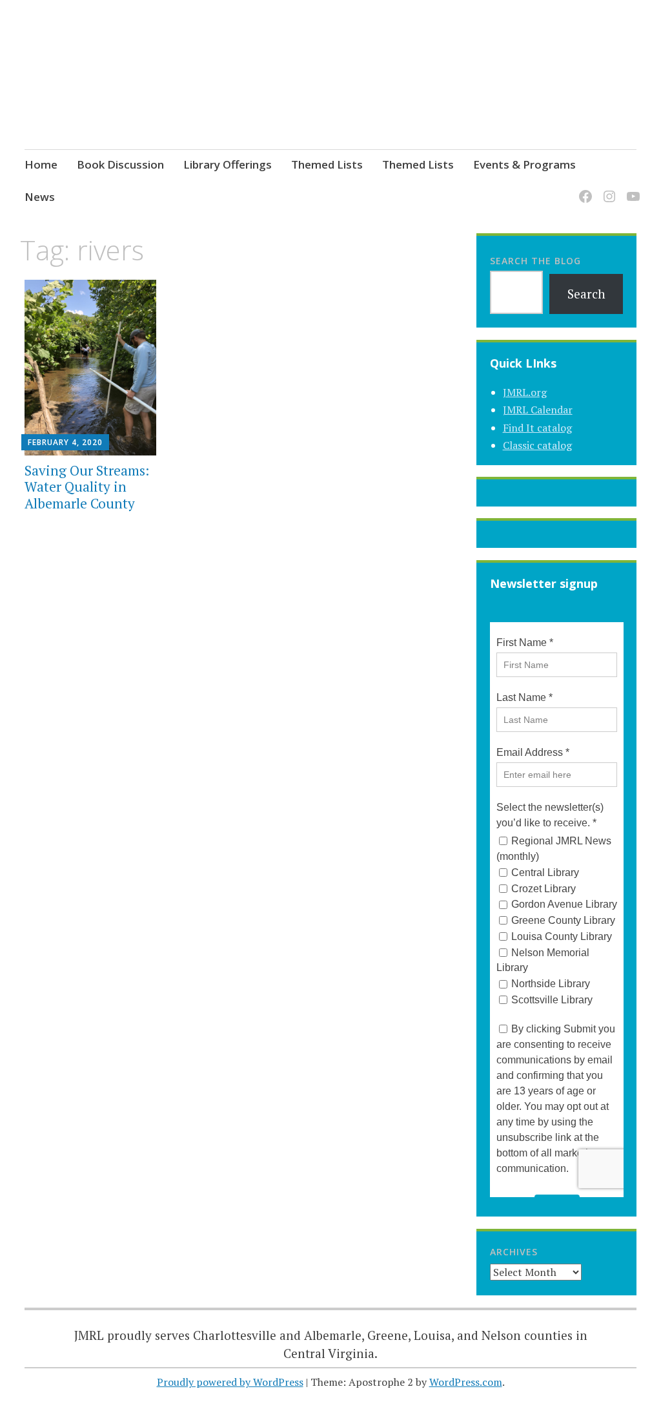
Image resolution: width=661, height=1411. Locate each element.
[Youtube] (630, 188)
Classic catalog (537, 445)
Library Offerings (227, 164)
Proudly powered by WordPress (230, 1382)
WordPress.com (465, 1382)
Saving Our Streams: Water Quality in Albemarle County (87, 486)
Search (586, 294)
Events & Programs (524, 164)
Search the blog (535, 261)
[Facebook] (583, 188)
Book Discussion (120, 164)
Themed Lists (327, 164)
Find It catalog (537, 428)
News (40, 196)
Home (41, 164)
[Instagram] (607, 188)
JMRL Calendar (538, 409)
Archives (514, 1252)
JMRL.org (525, 392)
